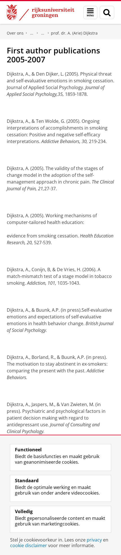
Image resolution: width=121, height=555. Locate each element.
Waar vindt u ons (43, 33)
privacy (94, 540)
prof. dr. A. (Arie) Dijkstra (74, 33)
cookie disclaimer (28, 545)
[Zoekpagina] (107, 12)
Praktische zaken (32, 33)
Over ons (15, 33)
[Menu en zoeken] (90, 12)
